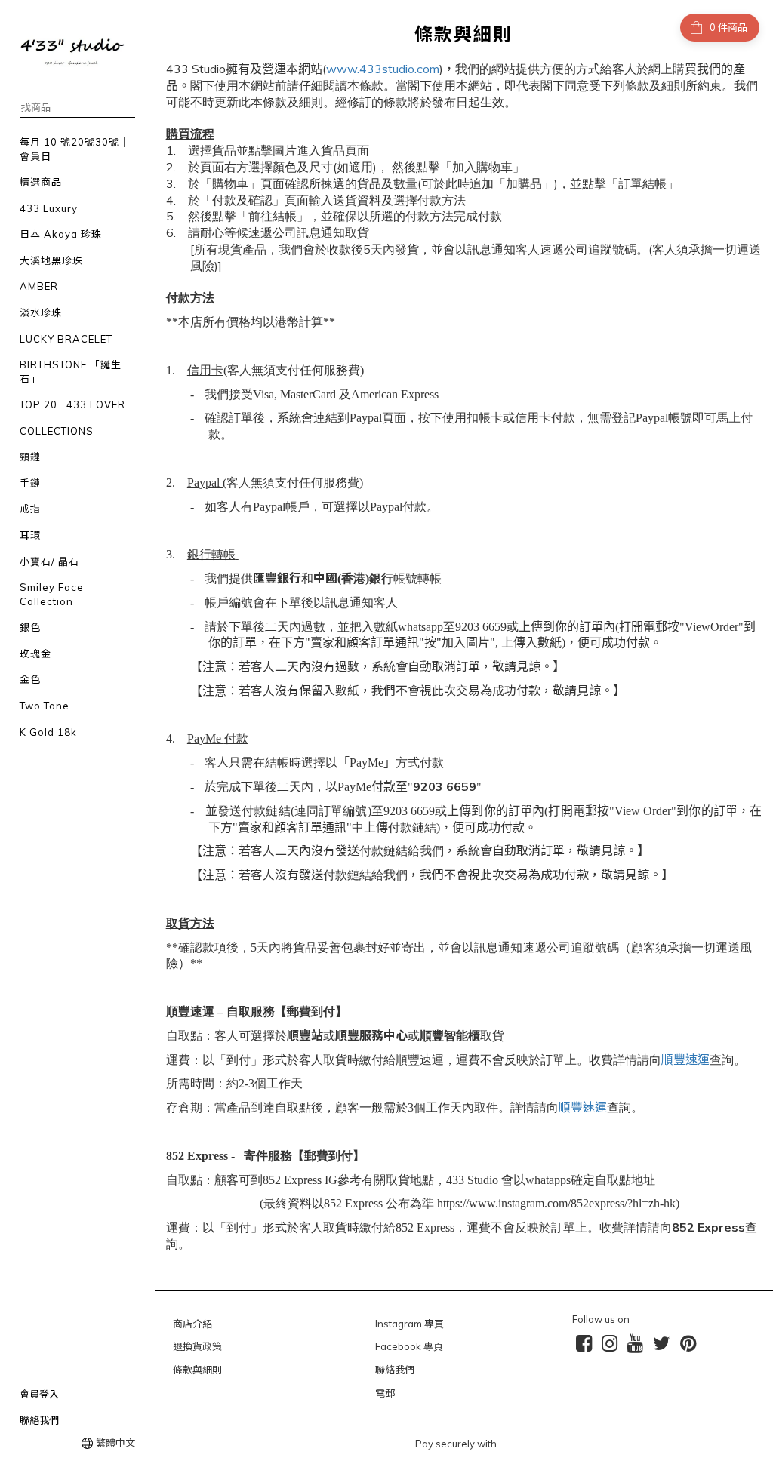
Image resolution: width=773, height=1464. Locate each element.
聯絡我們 (394, 1370)
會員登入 (39, 1394)
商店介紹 (192, 1324)
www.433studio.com (382, 68)
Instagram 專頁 (409, 1324)
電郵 (385, 1393)
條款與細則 (197, 1370)
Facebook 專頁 (409, 1346)
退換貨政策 (197, 1346)
